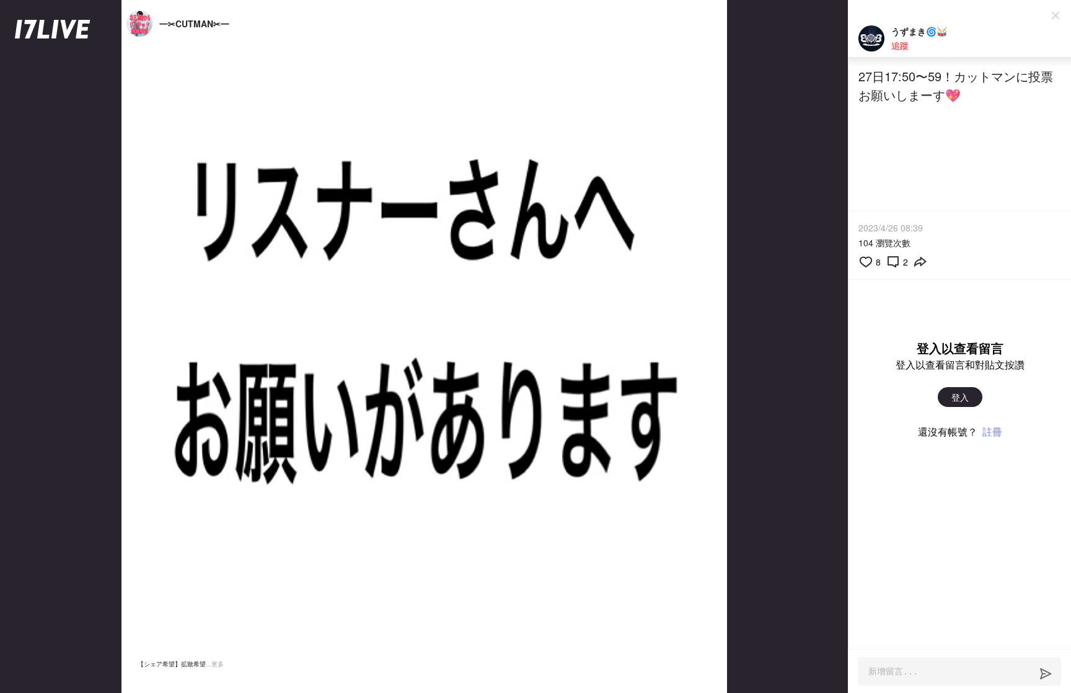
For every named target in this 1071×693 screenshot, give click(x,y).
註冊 (992, 431)
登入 (960, 397)
